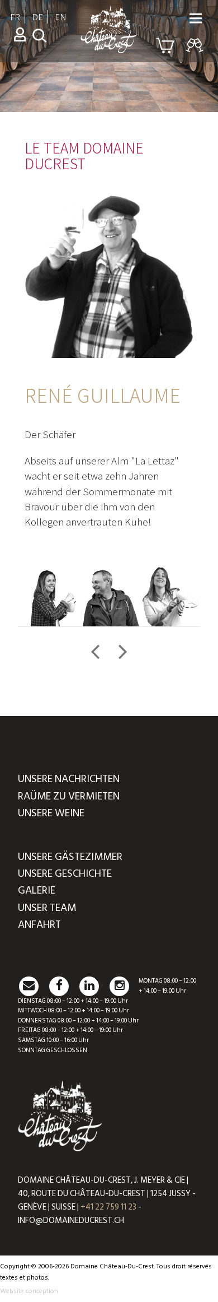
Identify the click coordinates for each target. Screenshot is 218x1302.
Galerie (36, 890)
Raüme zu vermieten (69, 796)
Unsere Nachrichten (69, 779)
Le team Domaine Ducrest (84, 155)
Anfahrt (39, 924)
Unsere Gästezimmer (70, 857)
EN (61, 16)
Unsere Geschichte (65, 873)
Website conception (29, 1291)
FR (15, 16)
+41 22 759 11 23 (108, 1207)
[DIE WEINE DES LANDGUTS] (109, 48)
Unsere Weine (51, 813)
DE (37, 16)
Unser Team (47, 908)
